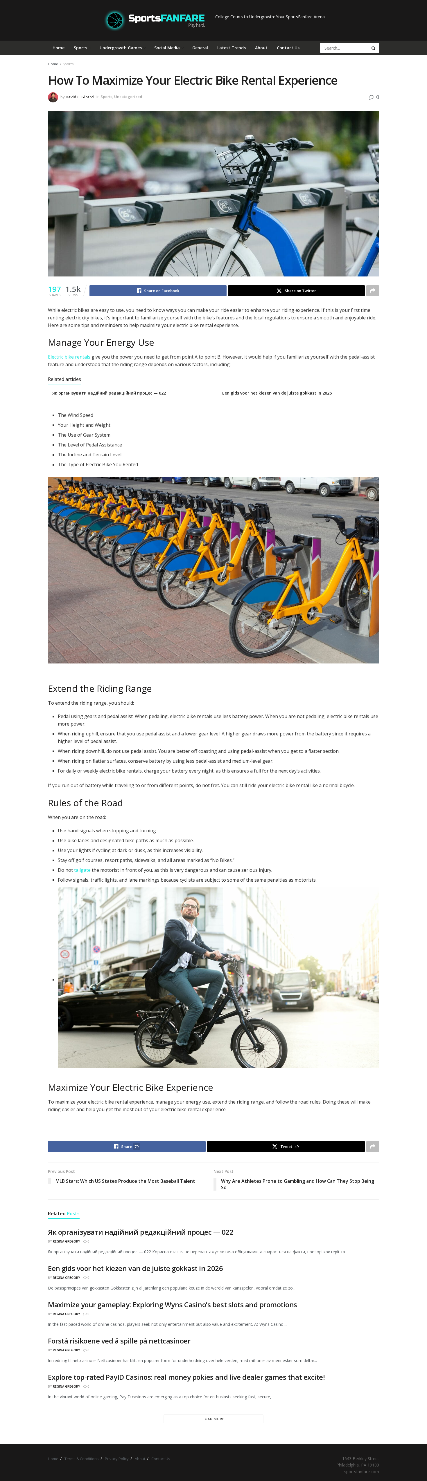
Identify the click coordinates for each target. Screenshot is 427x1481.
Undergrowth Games (121, 47)
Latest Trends (231, 47)
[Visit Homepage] (154, 20)
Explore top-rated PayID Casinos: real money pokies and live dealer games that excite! (186, 1377)
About (261, 47)
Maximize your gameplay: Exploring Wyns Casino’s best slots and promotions (172, 1304)
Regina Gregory (66, 1241)
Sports (80, 47)
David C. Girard (80, 96)
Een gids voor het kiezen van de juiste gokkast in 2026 (277, 393)
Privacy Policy (117, 1458)
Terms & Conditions (81, 1458)
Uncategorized (128, 96)
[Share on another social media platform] (372, 290)
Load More (213, 1419)
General (200, 47)
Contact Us (288, 47)
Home (58, 47)
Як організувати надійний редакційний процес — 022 (109, 393)
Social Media (167, 47)
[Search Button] (374, 48)
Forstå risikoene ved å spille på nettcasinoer (119, 1341)
